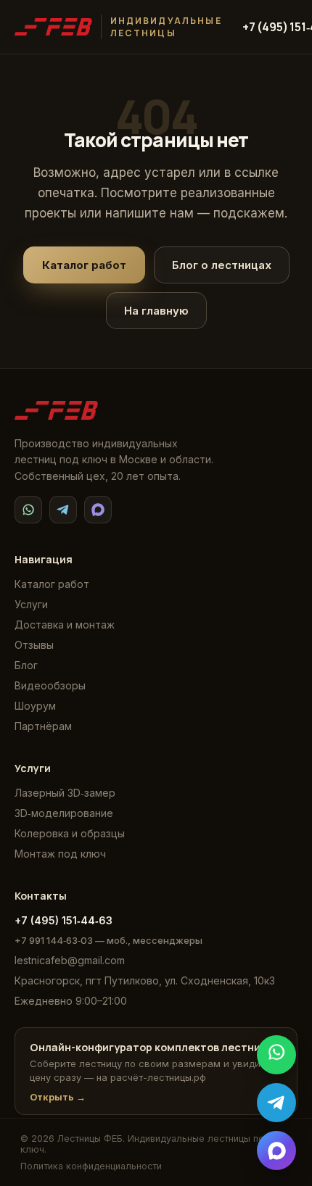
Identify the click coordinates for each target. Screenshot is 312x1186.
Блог (26, 665)
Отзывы (34, 645)
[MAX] (98, 509)
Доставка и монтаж (65, 624)
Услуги (31, 604)
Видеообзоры (50, 685)
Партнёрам (43, 726)
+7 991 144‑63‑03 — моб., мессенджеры (108, 940)
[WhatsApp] (28, 509)
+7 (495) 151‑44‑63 (63, 920)
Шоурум (35, 706)
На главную (156, 311)
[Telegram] (63, 509)
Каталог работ (84, 265)
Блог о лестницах (221, 265)
